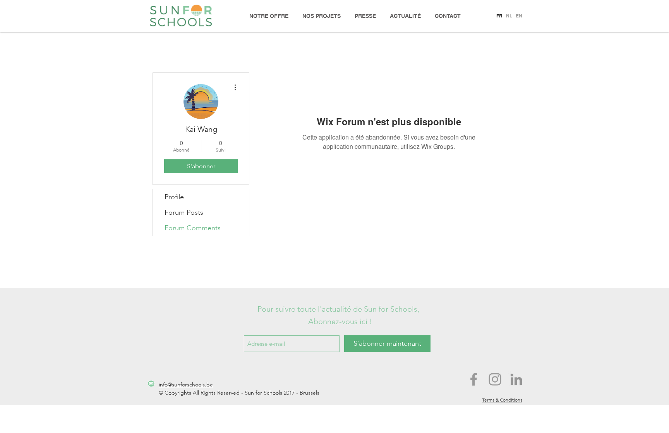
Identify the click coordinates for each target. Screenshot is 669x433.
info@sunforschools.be (186, 384)
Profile (174, 197)
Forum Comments (193, 228)
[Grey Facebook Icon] (473, 379)
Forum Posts (184, 212)
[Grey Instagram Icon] (495, 379)
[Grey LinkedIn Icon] (516, 379)
